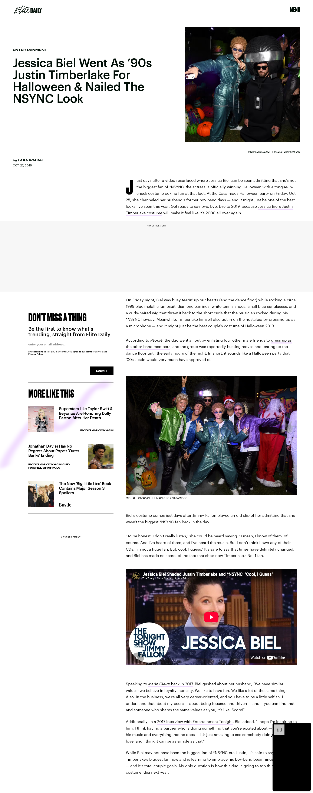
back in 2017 (170, 683)
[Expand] (277, 726)
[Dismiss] (306, 726)
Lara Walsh (30, 160)
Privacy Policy (35, 354)
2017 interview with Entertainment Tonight (195, 721)
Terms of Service (94, 351)
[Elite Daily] (28, 9)
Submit (101, 370)
